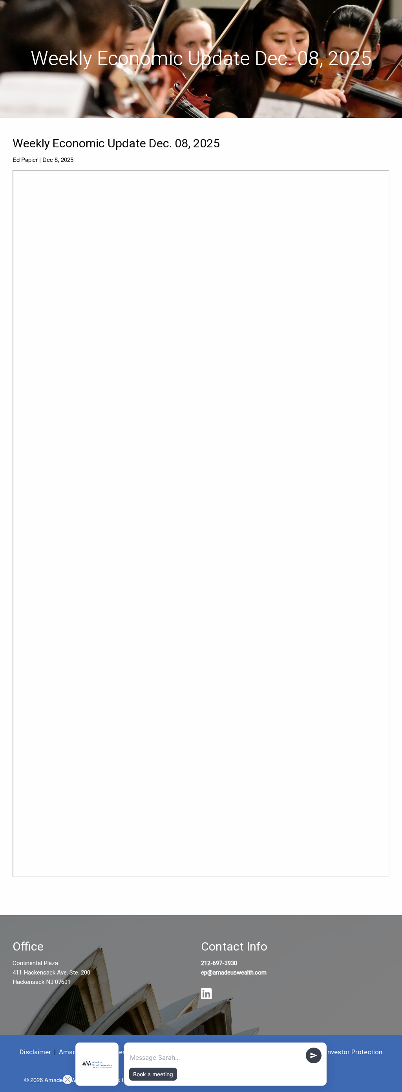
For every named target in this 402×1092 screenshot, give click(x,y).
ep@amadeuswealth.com (234, 972)
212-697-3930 (219, 963)
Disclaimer (35, 1052)
